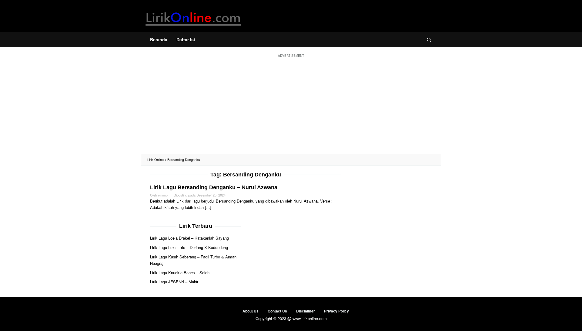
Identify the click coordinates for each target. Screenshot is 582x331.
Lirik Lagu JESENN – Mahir (174, 282)
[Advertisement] (291, 105)
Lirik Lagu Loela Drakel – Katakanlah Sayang (189, 238)
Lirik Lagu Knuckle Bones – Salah (179, 272)
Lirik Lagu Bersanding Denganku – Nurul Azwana (213, 187)
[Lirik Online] (193, 17)
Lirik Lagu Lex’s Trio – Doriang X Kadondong (189, 247)
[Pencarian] (428, 39)
